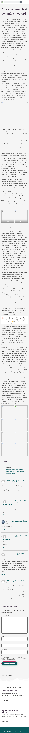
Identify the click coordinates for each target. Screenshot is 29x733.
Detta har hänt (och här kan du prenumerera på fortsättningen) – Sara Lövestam (16, 472)
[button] (26, 1)
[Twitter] (17, 728)
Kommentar (5, 615)
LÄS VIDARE (5, 700)
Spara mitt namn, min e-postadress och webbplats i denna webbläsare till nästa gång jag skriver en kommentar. (13, 658)
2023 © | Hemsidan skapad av (11, 731)
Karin (7, 580)
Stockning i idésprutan (9, 691)
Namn (3, 636)
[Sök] (21, 2)
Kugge (8, 480)
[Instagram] (14, 728)
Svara (3, 495)
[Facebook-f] (11, 728)
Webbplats (4, 649)
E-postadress (5, 642)
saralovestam (7, 505)
